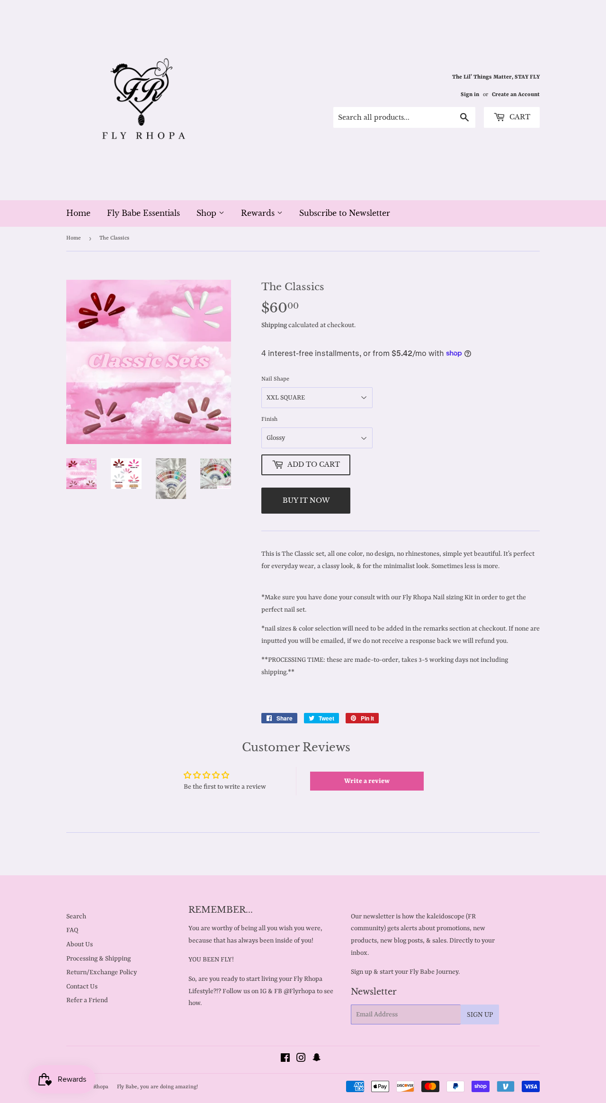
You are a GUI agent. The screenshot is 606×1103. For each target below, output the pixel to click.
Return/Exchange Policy (101, 972)
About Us (79, 944)
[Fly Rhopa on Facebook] (285, 1059)
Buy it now (306, 500)
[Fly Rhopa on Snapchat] (316, 1059)
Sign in (470, 94)
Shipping (274, 325)
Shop (207, 213)
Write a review (367, 781)
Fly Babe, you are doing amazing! (157, 1087)
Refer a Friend (87, 1000)
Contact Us (82, 986)
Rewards (259, 213)
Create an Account (516, 94)
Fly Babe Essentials (143, 213)
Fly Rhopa (96, 1087)
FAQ (72, 930)
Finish (269, 419)
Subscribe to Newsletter (344, 213)
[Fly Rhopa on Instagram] (301, 1059)
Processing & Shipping (98, 958)
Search (76, 916)
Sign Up (480, 1014)
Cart (519, 117)
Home (78, 213)
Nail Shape (275, 379)
